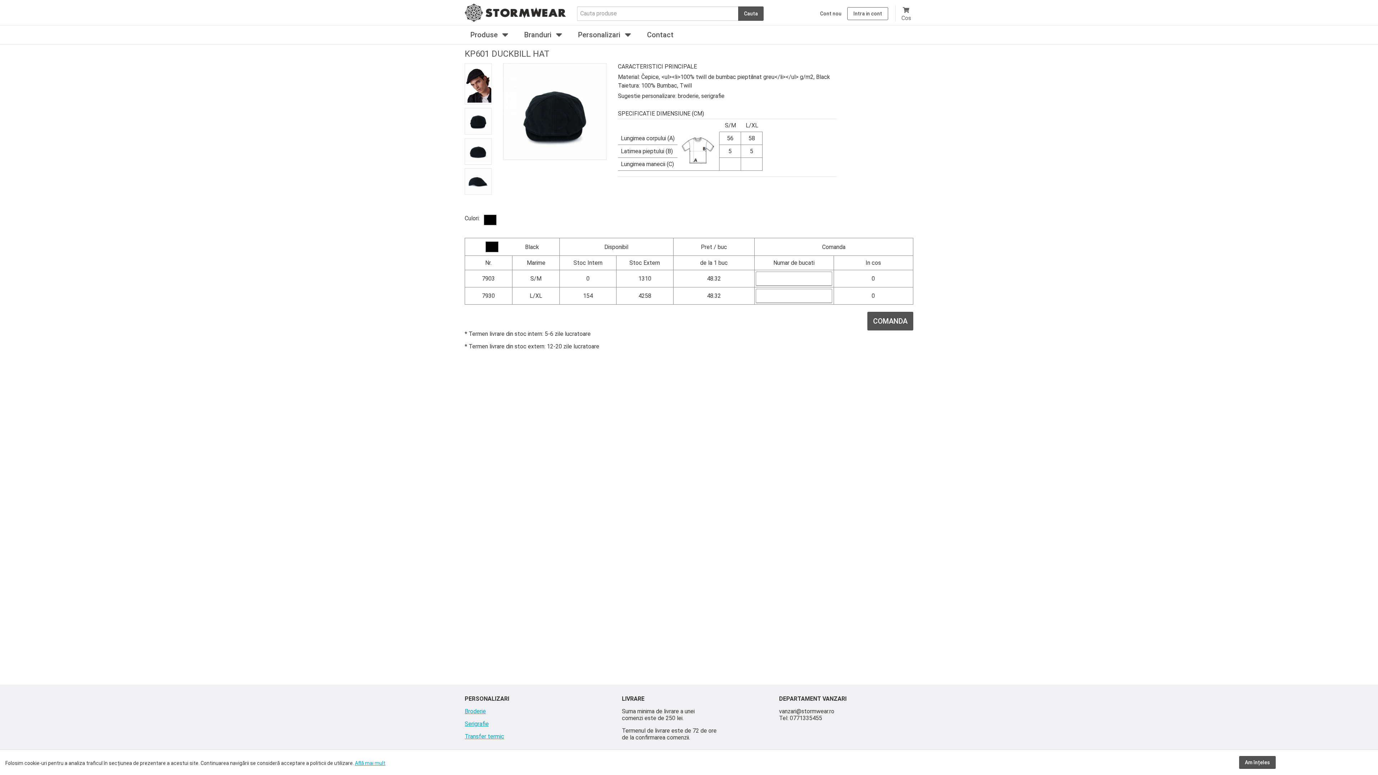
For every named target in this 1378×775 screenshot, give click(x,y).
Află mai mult (370, 763)
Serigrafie (477, 723)
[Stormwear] (515, 20)
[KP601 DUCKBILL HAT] (490, 220)
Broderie (475, 711)
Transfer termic (484, 736)
